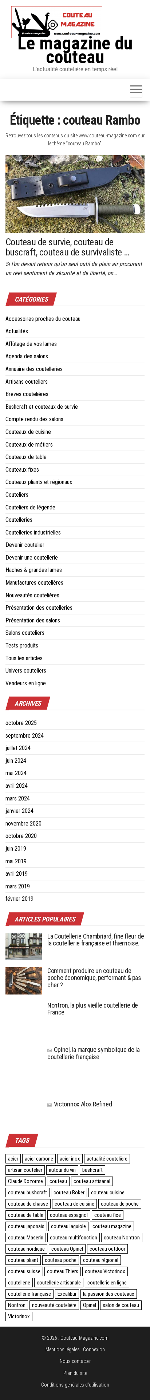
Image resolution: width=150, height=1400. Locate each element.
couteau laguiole (68, 1226)
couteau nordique (26, 1249)
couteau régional (100, 1260)
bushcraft (92, 1170)
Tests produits (21, 645)
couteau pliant (23, 1260)
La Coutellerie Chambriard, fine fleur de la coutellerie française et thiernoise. (95, 939)
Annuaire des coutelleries (34, 369)
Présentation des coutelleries (38, 607)
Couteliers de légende (30, 507)
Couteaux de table (26, 456)
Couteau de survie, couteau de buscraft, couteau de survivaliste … (67, 247)
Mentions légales (63, 1349)
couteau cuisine (108, 1192)
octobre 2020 (21, 835)
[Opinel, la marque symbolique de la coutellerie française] (23, 1068)
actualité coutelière (107, 1158)
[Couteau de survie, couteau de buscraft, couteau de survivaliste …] (75, 194)
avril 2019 (16, 873)
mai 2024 (16, 773)
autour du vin (62, 1170)
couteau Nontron (122, 1237)
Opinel (89, 1305)
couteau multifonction (73, 1237)
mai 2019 (16, 861)
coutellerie (19, 1282)
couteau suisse (24, 1271)
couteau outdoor (107, 1249)
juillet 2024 (18, 748)
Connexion (94, 1349)
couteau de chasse (28, 1204)
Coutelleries (18, 519)
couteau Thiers (62, 1271)
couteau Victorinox (105, 1271)
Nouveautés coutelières (32, 595)
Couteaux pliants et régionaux (38, 482)
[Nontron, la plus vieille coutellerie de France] (23, 1019)
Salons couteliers (24, 632)
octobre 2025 (21, 722)
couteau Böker (69, 1192)
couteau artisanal (92, 1181)
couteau (58, 1181)
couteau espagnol (69, 1215)
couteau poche (60, 1260)
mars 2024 (17, 798)
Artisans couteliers (26, 381)
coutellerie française (29, 1294)
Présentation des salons (32, 620)
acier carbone (39, 1158)
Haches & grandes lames (33, 569)
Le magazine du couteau (75, 50)
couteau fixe (107, 1215)
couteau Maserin (25, 1237)
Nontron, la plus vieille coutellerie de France (92, 1008)
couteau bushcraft (27, 1192)
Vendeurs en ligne (25, 683)
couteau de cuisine (74, 1204)
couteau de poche (120, 1204)
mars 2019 (17, 886)
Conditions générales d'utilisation (75, 1385)
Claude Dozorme (25, 1181)
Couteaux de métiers (29, 444)
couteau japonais (26, 1226)
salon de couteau (121, 1305)
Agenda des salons (26, 356)
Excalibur (67, 1294)
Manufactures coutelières (34, 582)
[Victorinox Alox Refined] (23, 1109)
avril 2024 (16, 785)
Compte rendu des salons (34, 419)
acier (13, 1158)
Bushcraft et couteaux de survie (41, 406)
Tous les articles (24, 658)
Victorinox (19, 1316)
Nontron (16, 1305)
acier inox (70, 1158)
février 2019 (19, 898)
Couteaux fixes (22, 469)
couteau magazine (111, 1226)
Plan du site (75, 1373)
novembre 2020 (23, 823)
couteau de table (25, 1215)
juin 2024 (15, 760)
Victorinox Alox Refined (83, 1104)
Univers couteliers (25, 670)
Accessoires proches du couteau (42, 318)
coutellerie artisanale (59, 1282)
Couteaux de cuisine (28, 431)
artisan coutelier (25, 1170)
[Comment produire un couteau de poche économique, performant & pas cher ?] (23, 980)
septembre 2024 (24, 735)
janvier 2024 (19, 810)
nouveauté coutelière (54, 1305)
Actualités (16, 331)
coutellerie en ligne (107, 1282)
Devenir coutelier (24, 544)
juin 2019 (15, 848)
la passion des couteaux (108, 1294)
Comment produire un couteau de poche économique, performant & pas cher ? (94, 978)
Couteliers (16, 494)
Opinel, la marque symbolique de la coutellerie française (93, 1053)
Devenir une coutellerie (31, 557)
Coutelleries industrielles (33, 532)
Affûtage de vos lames (31, 343)
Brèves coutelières (26, 394)
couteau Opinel (67, 1249)
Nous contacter (75, 1361)
